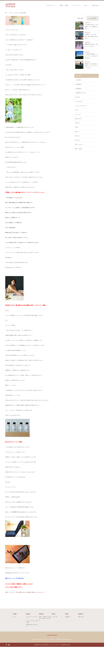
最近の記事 (80, 18)
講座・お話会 (78, 148)
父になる (77, 140)
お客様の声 (67, 616)
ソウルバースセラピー (80, 105)
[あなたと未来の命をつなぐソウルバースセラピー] (10, 5)
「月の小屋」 (78, 80)
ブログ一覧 (54, 616)
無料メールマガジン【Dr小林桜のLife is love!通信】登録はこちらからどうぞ (24, 592)
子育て (76, 127)
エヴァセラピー (79, 101)
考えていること (79, 144)
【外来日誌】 (78, 88)
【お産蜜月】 (78, 84)
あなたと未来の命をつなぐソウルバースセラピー (50, 644)
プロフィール (76, 5)
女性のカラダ (78, 118)
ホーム (14, 616)
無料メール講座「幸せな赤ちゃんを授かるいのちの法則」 (45, 618)
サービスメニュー (50, 5)
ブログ (85, 5)
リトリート (78, 114)
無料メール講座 (64, 5)
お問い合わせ (95, 5)
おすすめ (77, 97)
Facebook (6, 645)
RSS (9, 645)
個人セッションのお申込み (14, 578)
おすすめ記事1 (92, 18)
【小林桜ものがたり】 (80, 93)
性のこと (77, 131)
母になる (77, 136)
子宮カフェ (78, 123)
